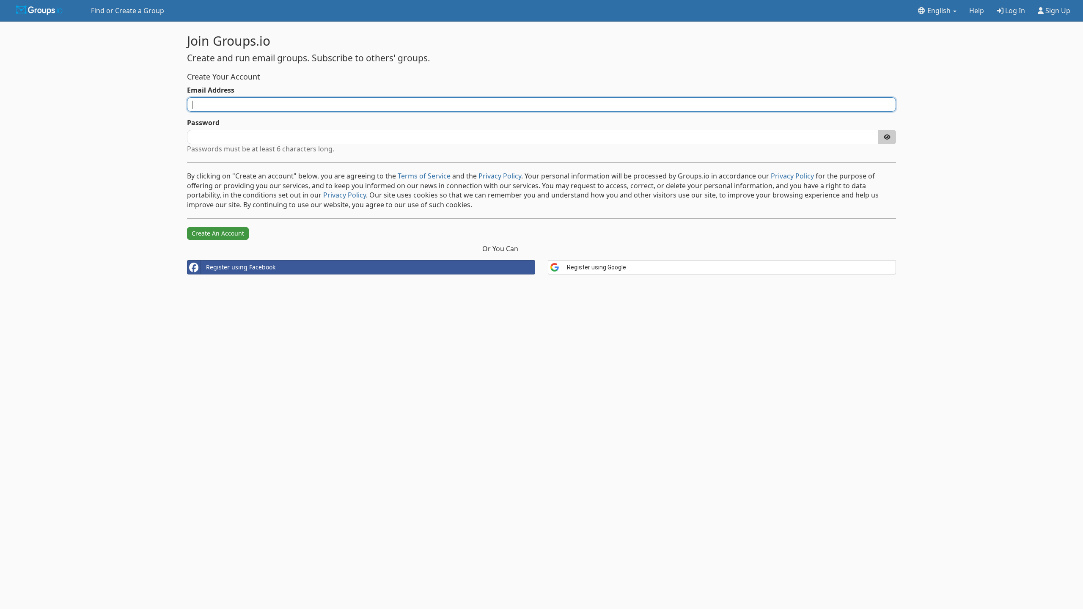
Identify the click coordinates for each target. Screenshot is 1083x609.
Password (203, 122)
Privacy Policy (499, 176)
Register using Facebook (240, 267)
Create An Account (218, 233)
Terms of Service (424, 176)
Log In (1014, 10)
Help (976, 10)
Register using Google (596, 267)
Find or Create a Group (127, 10)
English (939, 10)
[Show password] (887, 137)
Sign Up (1057, 10)
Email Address (210, 90)
